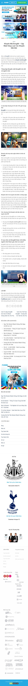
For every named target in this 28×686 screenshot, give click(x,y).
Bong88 (7, 56)
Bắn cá (3, 443)
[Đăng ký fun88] (14, 376)
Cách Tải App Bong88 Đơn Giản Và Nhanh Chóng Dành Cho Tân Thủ (7, 313)
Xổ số (2, 440)
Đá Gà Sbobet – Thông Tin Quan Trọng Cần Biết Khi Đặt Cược (13, 401)
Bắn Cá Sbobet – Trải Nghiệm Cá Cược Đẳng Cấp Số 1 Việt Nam (14, 406)
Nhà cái (3, 428)
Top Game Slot (5, 437)
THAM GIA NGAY (22, 2)
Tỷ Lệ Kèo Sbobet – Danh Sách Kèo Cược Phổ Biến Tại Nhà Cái (13, 411)
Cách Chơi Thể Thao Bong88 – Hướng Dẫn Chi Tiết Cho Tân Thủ (21, 313)
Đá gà (2, 445)
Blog (14, 41)
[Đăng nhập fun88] (14, 34)
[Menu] (2, 2)
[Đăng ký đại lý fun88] (14, 10)
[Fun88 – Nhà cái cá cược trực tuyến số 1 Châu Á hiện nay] (6, 2)
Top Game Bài (4, 431)
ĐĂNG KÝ (13, 2)
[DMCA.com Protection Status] (14, 683)
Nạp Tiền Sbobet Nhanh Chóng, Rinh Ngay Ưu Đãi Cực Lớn (13, 397)
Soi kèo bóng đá (5, 434)
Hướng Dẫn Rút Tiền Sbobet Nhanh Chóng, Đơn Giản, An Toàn (13, 416)
